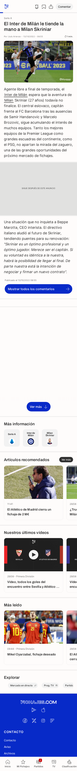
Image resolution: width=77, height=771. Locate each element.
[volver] (6, 7)
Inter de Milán (15, 95)
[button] (64, 6)
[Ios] (43, 710)
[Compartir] (51, 6)
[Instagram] (43, 721)
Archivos (9, 753)
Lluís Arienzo (14, 36)
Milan (8, 100)
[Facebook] (25, 721)
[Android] (34, 710)
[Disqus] (38, 361)
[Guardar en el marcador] (43, 6)
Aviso (7, 746)
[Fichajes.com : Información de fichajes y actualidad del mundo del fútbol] (38, 702)
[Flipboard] (52, 721)
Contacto (10, 740)
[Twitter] (34, 721)
